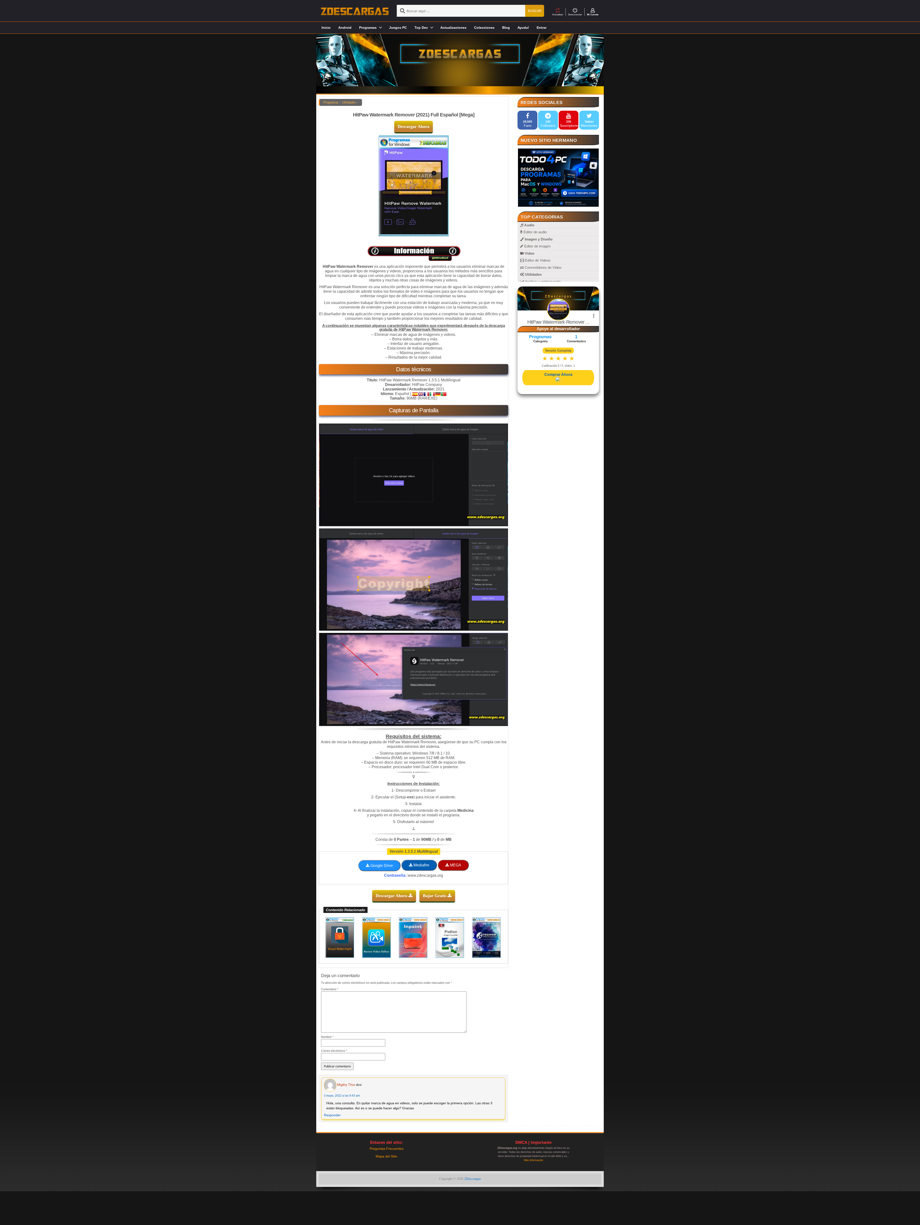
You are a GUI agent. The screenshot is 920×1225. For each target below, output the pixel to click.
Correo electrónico (334, 1051)
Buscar (534, 11)
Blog (506, 27)
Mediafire (421, 865)
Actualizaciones (453, 27)
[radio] (545, 358)
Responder (332, 1115)
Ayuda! (523, 27)
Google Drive (381, 866)
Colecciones (484, 27)
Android (344, 27)
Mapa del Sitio (386, 1156)
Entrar (541, 27)
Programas (331, 102)
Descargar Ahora (413, 126)
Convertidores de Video (542, 267)
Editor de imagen (537, 246)
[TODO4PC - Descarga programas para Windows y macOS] (558, 178)
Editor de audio (535, 232)
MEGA (455, 865)
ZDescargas (472, 1179)
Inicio (326, 27)
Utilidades (349, 102)
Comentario (329, 989)
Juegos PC (398, 27)
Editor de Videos (537, 260)
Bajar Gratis (435, 895)
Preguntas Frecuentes (386, 1149)
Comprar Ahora (558, 374)
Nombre (327, 1037)
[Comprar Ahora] (558, 379)
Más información (533, 1160)
